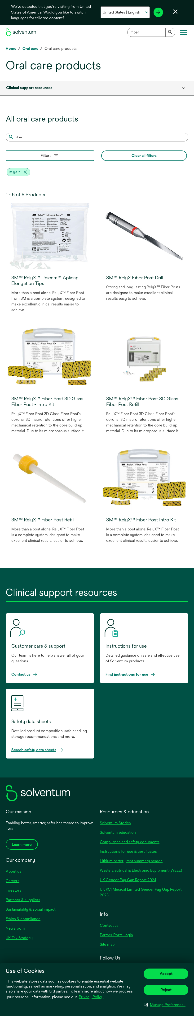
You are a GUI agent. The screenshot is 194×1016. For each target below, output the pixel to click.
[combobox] (151, 32)
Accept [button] (166, 973)
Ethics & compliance (23, 919)
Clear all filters (144, 155)
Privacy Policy (91, 997)
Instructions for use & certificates (128, 851)
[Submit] (170, 32)
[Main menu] (183, 32)
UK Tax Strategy (19, 938)
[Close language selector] (175, 12)
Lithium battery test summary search (131, 861)
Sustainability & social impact (30, 909)
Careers (12, 881)
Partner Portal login (116, 935)
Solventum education (118, 832)
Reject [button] (166, 990)
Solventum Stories (115, 823)
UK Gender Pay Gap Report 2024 (128, 880)
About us (13, 871)
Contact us (109, 925)
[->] (158, 12)
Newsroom (15, 928)
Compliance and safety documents (129, 842)
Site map (107, 944)
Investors (13, 890)
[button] (165, 1004)
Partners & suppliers (23, 900)
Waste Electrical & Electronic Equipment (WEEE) (141, 870)
